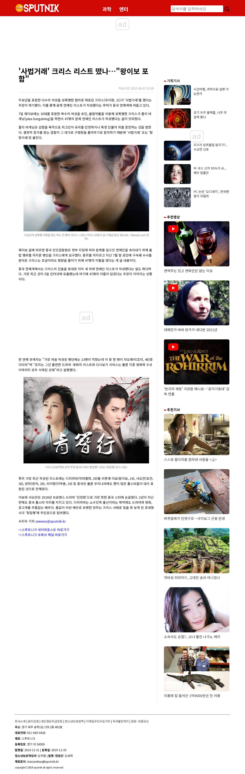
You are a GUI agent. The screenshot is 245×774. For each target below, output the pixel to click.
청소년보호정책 (74, 721)
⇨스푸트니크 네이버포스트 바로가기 (43, 529)
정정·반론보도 (140, 721)
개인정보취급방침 (52, 721)
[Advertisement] (88, 49)
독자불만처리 (121, 721)
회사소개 (20, 721)
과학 (106, 9)
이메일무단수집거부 (98, 721)
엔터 (123, 9)
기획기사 (173, 80)
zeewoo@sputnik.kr (51, 521)
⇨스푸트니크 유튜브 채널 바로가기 (42, 534)
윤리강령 (33, 721)
